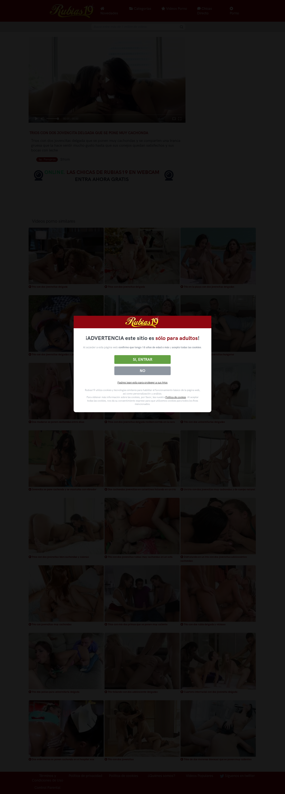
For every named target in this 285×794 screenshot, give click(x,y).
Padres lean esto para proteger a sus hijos (142, 382)
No (142, 370)
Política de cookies (175, 397)
